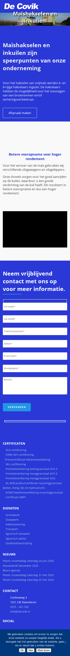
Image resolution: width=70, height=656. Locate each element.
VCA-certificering (16, 450)
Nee (31, 650)
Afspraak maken (20, 113)
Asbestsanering (15, 524)
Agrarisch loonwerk (18, 533)
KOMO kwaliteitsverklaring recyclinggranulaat (34, 492)
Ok (22, 650)
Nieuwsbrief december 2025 (20, 565)
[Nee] (65, 643)
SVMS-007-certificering (20, 454)
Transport (12, 529)
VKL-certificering (16, 464)
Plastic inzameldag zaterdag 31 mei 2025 (28, 575)
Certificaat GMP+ (16, 497)
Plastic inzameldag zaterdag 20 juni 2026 (28, 561)
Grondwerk (12, 515)
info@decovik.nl (20, 611)
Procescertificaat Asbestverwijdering (27, 459)
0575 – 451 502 (19, 607)
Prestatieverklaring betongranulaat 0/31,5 (31, 469)
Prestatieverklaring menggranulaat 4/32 (30, 478)
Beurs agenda (11, 570)
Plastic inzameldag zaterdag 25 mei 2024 (28, 579)
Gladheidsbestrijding (19, 543)
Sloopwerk (12, 519)
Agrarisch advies (16, 538)
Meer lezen (44, 650)
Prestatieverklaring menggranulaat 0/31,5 (31, 473)
